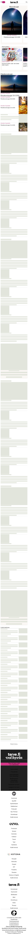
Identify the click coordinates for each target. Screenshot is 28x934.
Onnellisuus (14, 900)
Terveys (14, 905)
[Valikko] (1, 2)
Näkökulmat (14, 806)
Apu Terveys (14, 811)
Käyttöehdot (14, 919)
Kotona (8, 930)
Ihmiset (14, 831)
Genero (4, 930)
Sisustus (14, 872)
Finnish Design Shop (15, 928)
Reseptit (14, 859)
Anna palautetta (14, 774)
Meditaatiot (14, 894)
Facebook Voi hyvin (14, 784)
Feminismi (14, 828)
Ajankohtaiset (14, 803)
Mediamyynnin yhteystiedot (14, 779)
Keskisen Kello (9, 932)
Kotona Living (14, 930)
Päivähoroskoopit (6, 74)
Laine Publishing (18, 932)
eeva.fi (8, 928)
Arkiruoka (14, 861)
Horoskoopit (14, 814)
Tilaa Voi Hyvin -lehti (14, 763)
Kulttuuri (14, 836)
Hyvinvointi (14, 892)
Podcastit (14, 809)
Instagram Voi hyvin (14, 787)
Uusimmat (14, 798)
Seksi (14, 902)
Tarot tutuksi (5, 46)
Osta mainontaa (14, 776)
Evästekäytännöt (14, 923)
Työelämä (14, 844)
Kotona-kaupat (22, 930)
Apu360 (14, 801)
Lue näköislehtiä (14, 764)
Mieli (14, 897)
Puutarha (14, 869)
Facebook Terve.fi (14, 790)
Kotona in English (14, 875)
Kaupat (14, 864)
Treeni (14, 839)
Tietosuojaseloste (14, 921)
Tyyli (14, 842)
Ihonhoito (14, 834)
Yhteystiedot (14, 771)
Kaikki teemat (14, 817)
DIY (14, 867)
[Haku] (26, 2)
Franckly (23, 928)
